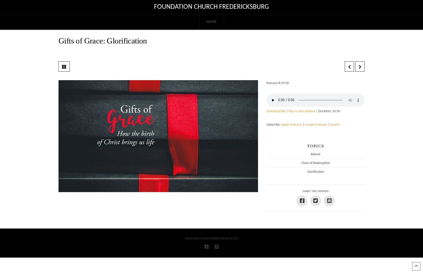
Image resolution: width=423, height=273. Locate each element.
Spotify (335, 125)
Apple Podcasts (291, 125)
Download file (276, 111)
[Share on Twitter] (315, 200)
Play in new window (301, 111)
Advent (315, 154)
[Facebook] (207, 246)
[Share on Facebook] (301, 200)
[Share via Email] (329, 200)
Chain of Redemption (315, 163)
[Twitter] (217, 246)
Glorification (315, 172)
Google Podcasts (316, 125)
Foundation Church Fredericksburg (211, 7)
